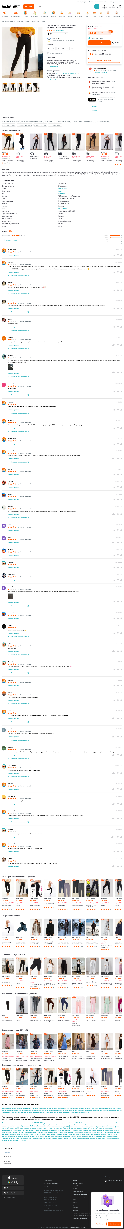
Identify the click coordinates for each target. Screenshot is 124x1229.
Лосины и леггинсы (9, 1108)
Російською (100, 1224)
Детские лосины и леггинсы (88, 1108)
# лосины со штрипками (62, 121)
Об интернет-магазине (50, 1183)
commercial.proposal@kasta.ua (53, 1210)
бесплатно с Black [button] (98, 83)
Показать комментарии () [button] (20, 275)
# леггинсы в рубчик (8, 125)
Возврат (75, 1207)
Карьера (46, 1186)
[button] (115, 43)
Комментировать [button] (13, 255)
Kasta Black (76, 1186)
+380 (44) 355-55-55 (50, 1197)
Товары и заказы (78, 1183)
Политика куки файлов (80, 1218)
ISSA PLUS (60, 73)
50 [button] (72, 48)
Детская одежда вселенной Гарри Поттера (41, 1112)
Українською (114, 1224)
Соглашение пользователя (81, 1213)
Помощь (111, 2)
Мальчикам (7, 1163)
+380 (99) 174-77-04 (50, 1205)
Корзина (119, 7)
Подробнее (54, 66)
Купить (99, 42)
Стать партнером (81, 2)
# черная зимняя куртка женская (83, 121)
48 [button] (67, 48)
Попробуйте (16, 5)
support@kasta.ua (49, 1208)
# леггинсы (48, 121)
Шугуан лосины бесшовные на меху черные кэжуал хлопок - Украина (26, 1136)
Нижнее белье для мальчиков (33, 1110)
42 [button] (53, 48)
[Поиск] (96, 6)
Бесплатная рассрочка (80, 1194)
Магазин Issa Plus (100, 68)
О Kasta (75, 1180)
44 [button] (58, 48)
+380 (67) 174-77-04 (50, 1200)
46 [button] (63, 48)
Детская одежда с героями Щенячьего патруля (73, 1112)
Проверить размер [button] (56, 53)
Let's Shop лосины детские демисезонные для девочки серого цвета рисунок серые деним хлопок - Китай (80, 1134)
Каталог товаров (11, 1197)
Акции (74, 1199)
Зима (67, 73)
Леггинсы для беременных (93, 1110)
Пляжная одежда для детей (112, 1110)
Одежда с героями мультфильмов (14, 1112)
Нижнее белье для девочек (48, 1108)
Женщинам (7, 1156)
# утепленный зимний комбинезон (32, 121)
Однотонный (63, 208)
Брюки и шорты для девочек (68, 1108)
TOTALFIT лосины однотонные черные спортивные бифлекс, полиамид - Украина (50, 1130)
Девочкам (7, 1161)
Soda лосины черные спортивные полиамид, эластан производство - (68, 1132)
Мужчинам (7, 1159)
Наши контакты (48, 1180)
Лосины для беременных (53, 1110)
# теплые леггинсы (40, 125)
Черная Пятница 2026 (115, 1180)
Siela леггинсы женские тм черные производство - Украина (99, 1130)
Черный (73, 73)
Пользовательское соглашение (77, 1227)
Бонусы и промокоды (79, 1197)
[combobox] (66, 6)
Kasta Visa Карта (78, 1191)
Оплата (75, 1202)
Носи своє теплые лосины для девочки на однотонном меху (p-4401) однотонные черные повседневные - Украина (61, 1127)
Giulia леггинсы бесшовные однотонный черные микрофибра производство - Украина (38, 1138)
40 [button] (49, 48)
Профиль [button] (104, 7)
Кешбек (75, 1188)
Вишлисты (113, 7)
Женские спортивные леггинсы (27, 1108)
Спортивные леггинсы (15, 1110)
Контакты (75, 1210)
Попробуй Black (12, 1193)
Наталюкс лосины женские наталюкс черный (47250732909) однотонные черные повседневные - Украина (38, 1123)
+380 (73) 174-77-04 (50, 1202)
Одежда (7, 1153)
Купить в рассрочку (104, 60)
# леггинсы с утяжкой (102, 121)
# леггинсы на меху (55, 125)
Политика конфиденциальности (83, 1215)
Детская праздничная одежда (73, 1110)
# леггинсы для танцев (25, 125)
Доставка (75, 1205)
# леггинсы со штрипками (10, 121)
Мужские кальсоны (105, 1108)
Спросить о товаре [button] (100, 72)
